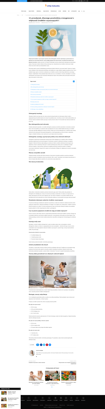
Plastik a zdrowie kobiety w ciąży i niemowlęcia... (68, 383)
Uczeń (59, 11)
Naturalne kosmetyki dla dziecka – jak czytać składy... (42, 0)
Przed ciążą (23, 11)
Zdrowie (64, 11)
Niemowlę (39, 11)
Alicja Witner (39, 350)
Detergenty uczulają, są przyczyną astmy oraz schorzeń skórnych (44, 89)
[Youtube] (79, 1)
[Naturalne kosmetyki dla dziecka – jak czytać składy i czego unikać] (36, 376)
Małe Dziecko (46, 11)
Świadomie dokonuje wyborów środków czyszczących (42, 96)
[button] (28, 1)
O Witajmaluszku (34, 405)
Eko (69, 11)
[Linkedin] (78, 1)
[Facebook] (72, 1)
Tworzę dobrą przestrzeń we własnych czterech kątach (43, 106)
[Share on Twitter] (44, 345)
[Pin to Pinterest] (47, 345)
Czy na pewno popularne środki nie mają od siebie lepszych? (43, 99)
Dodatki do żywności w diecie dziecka (13, 405)
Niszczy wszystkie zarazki (36, 92)
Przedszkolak (54, 11)
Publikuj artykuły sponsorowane (51, 405)
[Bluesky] (87, 1)
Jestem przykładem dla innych (37, 104)
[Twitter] (73, 1)
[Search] (81, 11)
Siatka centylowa (70, 405)
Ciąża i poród (31, 11)
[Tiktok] (84, 1)
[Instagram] (75, 1)
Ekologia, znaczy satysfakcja (37, 109)
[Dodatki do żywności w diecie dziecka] (4, 406)
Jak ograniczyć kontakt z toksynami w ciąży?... (13, 399)
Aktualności (74, 11)
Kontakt (41, 405)
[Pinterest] (76, 1)
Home (18, 15)
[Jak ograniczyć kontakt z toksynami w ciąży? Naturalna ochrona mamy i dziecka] (52, 376)
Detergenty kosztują (35, 84)
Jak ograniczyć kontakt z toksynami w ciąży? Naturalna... (52, 383)
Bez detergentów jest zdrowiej (37, 87)
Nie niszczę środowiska (36, 94)
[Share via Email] (50, 345)
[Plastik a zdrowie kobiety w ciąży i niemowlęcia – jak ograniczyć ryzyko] (68, 376)
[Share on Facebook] (41, 345)
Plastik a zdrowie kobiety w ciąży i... (12, 392)
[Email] (81, 1)
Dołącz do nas (62, 405)
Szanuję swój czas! (35, 101)
